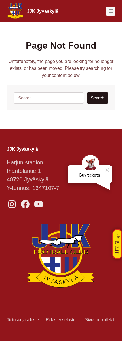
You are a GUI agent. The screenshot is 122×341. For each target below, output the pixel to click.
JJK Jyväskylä (42, 11)
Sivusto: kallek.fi (100, 319)
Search (97, 98)
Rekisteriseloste (60, 319)
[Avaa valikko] (110, 11)
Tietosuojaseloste (23, 319)
